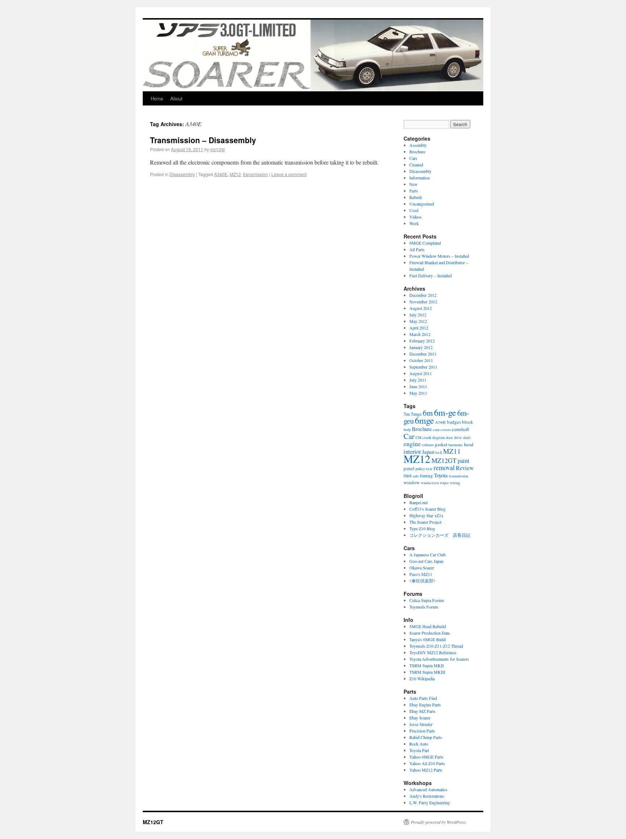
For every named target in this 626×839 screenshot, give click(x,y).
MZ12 (235, 174)
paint (464, 461)
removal (444, 467)
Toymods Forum (423, 607)
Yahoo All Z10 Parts (427, 763)
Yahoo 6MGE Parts (426, 757)
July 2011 (417, 380)
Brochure (417, 151)
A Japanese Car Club (427, 554)
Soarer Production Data (429, 633)
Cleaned (416, 164)
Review (465, 468)
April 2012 (418, 328)
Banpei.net (418, 502)
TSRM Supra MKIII (427, 672)
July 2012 (417, 314)
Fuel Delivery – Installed (430, 275)
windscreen (430, 482)
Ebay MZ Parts (422, 711)
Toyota (441, 475)
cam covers (442, 429)
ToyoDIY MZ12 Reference (432, 652)
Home (157, 98)
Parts (413, 191)
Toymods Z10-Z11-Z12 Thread (436, 646)
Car (409, 436)
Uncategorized (421, 204)
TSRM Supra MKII (426, 665)
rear (429, 468)
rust (408, 475)
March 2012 (419, 334)
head (468, 444)
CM (418, 437)
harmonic (455, 444)
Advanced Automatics (428, 789)
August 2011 (420, 373)
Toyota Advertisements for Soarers (439, 659)
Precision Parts (422, 731)
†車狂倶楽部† (422, 580)
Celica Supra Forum (426, 600)
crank (426, 437)
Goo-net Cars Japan (426, 561)
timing (426, 475)
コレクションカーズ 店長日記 (439, 535)
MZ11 (452, 451)
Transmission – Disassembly (203, 139)
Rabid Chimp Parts (425, 737)
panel (409, 468)
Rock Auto (418, 744)
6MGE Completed (425, 243)
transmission (255, 174)
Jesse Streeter (421, 724)
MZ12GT (443, 460)
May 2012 (418, 321)
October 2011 (421, 360)
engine (412, 444)
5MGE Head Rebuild (427, 626)
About (176, 98)
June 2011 (418, 386)
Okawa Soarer (421, 567)
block (467, 422)
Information (419, 177)
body (407, 429)
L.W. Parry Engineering (429, 802)
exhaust (428, 444)
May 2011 (418, 393)
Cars (413, 158)
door (449, 437)
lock (438, 452)
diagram (438, 437)
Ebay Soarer (419, 717)
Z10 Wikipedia (422, 678)
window (412, 482)
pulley (420, 468)
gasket (441, 444)
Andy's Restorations (426, 796)
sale (416, 475)
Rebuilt (415, 197)
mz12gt (217, 149)
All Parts (417, 249)
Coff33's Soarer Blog (427, 509)
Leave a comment (288, 174)
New (413, 184)
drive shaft (462, 437)
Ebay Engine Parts (425, 704)
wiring (455, 482)
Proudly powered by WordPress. (439, 822)
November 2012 (423, 301)
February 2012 (422, 341)
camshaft (460, 429)
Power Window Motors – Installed (439, 256)
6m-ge (445, 412)
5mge (416, 414)
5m (407, 414)
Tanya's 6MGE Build (427, 639)
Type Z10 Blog (422, 528)
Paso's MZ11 (420, 574)
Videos (415, 217)
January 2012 (421, 347)
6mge (424, 420)
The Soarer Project (425, 522)
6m (428, 412)
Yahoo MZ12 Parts (425, 770)
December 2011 (423, 354)
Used (413, 210)
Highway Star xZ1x (426, 515)
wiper (444, 482)
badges (454, 422)
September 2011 (423, 367)
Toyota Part (419, 750)
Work (414, 223)
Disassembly (182, 174)
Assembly (418, 145)
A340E (221, 174)
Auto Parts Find (423, 698)
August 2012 (420, 308)
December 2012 (423, 295)
